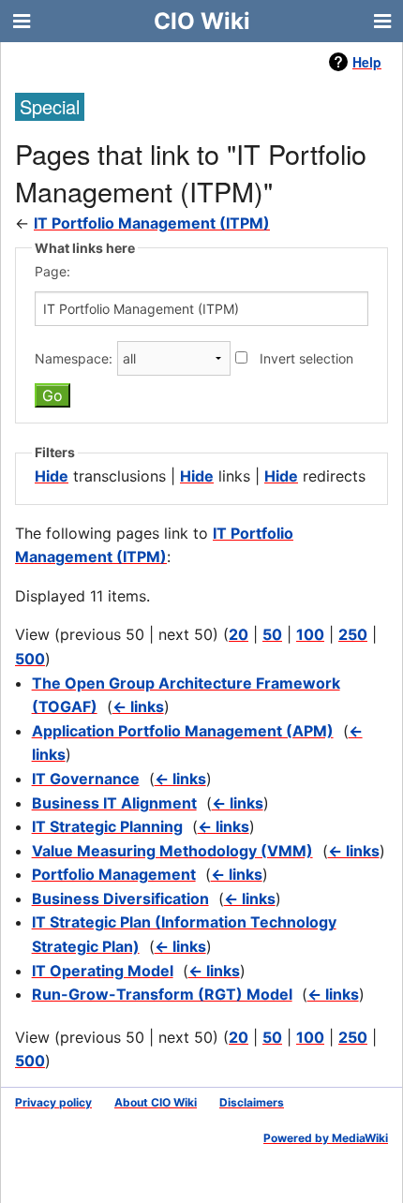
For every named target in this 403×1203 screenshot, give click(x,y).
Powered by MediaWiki (325, 1138)
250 (352, 634)
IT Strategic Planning (107, 826)
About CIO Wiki (155, 1102)
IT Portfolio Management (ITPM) (152, 223)
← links (138, 706)
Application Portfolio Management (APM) (183, 730)
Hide (51, 476)
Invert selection (306, 358)
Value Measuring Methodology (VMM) (172, 850)
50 (272, 634)
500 (30, 658)
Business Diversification (120, 898)
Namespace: (73, 358)
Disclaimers (251, 1102)
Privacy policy (53, 1102)
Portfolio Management (114, 874)
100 (310, 634)
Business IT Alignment (114, 803)
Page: (52, 271)
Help (366, 61)
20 (238, 634)
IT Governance (86, 778)
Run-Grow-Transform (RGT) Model (162, 994)
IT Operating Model (102, 970)
